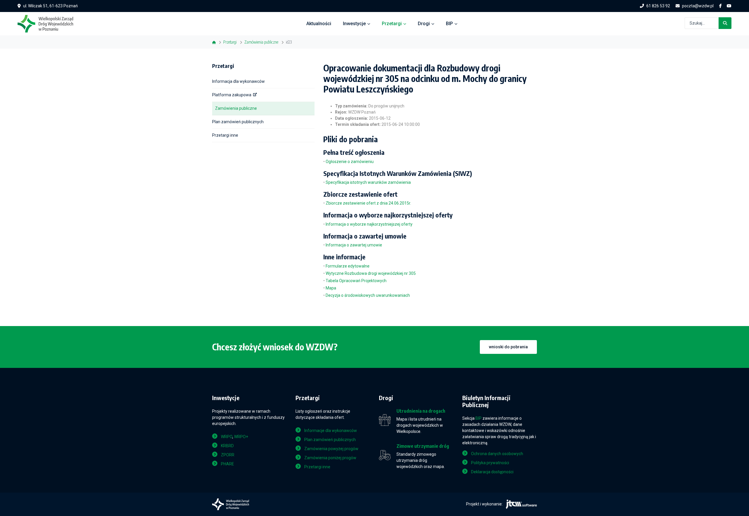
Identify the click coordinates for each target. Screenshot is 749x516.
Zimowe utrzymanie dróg (422, 446)
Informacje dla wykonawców (330, 430)
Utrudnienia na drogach (420, 411)
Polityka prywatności (490, 462)
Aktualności (318, 23)
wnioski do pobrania (508, 346)
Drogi (424, 23)
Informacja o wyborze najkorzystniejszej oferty (369, 224)
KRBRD (227, 445)
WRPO (226, 436)
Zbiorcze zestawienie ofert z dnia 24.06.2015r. (368, 203)
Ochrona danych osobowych (497, 453)
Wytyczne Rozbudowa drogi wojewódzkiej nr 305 (371, 273)
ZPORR (227, 454)
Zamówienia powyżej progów (331, 448)
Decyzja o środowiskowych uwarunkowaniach (368, 295)
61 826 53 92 (658, 6)
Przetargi (392, 23)
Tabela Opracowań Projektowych (356, 280)
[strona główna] (48, 23)
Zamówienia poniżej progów (330, 457)
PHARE (227, 464)
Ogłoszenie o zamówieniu (350, 161)
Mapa (331, 288)
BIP (449, 23)
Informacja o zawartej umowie (354, 245)
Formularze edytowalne (348, 266)
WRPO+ (241, 436)
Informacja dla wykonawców (238, 81)
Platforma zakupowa (231, 94)
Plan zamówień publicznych (238, 121)
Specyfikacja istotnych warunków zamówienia (368, 182)
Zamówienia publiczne (236, 108)
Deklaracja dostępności (492, 471)
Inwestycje (354, 23)
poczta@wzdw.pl (698, 6)
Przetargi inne (225, 135)
